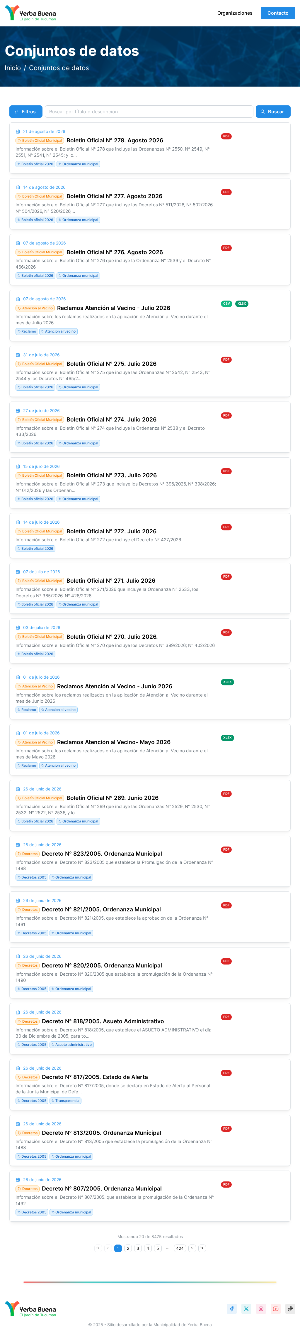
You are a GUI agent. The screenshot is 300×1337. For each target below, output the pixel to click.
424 (180, 1248)
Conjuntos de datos (59, 68)
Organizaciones (235, 13)
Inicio (13, 68)
